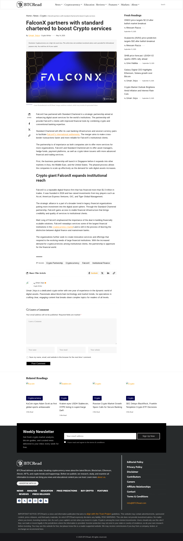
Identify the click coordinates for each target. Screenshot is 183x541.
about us (101, 477)
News (35, 16)
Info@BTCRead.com (136, 503)
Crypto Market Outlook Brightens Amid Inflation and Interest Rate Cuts (139, 90)
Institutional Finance (101, 263)
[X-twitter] (24, 500)
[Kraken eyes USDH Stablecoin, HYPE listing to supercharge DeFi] (75, 391)
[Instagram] (35, 500)
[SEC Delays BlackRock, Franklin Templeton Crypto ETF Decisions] (141, 391)
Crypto (43, 16)
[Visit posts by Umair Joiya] (29, 284)
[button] (161, 4)
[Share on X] (29, 130)
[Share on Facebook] (29, 124)
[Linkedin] (30, 500)
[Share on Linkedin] (108, 273)
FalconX (86, 263)
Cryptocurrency (72, 263)
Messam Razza (133, 28)
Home (29, 16)
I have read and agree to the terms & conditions (86, 442)
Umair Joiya (34, 35)
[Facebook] (19, 500)
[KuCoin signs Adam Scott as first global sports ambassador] (41, 391)
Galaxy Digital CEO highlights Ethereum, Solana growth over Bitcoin (138, 73)
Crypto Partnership (54, 263)
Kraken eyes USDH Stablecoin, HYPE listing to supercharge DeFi (74, 406)
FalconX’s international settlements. (63, 134)
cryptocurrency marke (63, 227)
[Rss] (46, 500)
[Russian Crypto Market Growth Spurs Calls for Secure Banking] (108, 391)
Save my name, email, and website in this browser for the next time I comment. (60, 357)
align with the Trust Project (98, 514)
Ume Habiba (132, 63)
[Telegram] (40, 500)
